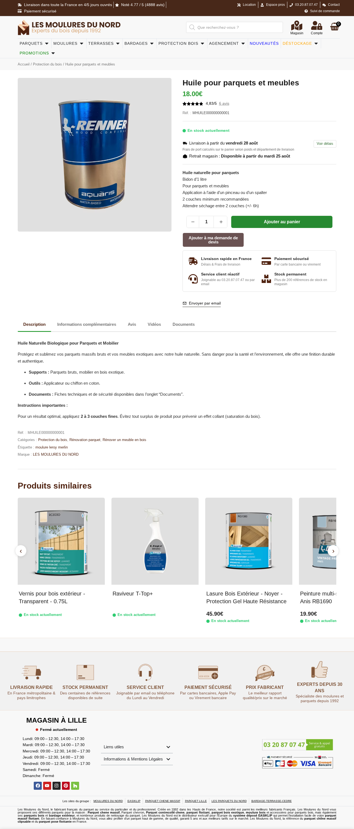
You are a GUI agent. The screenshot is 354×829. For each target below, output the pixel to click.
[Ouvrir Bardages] (152, 43)
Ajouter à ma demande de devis (213, 239)
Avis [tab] (132, 324)
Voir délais (325, 143)
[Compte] (316, 25)
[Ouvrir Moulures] (81, 43)
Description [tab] (34, 324)
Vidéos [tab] (154, 324)
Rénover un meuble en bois (124, 440)
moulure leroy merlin (51, 447)
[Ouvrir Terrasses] (118, 43)
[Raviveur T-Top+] (155, 541)
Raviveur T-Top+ (133, 594)
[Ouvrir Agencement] (243, 43)
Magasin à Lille (56, 720)
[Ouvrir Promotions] (53, 53)
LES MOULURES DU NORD (56, 454)
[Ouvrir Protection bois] (202, 43)
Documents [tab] (184, 324)
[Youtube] (47, 786)
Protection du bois (47, 64)
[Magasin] (296, 25)
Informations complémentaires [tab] (86, 324)
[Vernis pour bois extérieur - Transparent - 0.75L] (61, 541)
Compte (317, 33)
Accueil (24, 64)
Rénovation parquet (84, 440)
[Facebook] (38, 786)
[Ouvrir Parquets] (47, 43)
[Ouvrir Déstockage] (316, 43)
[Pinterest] (66, 786)
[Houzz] (75, 786)
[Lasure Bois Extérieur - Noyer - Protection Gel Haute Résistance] (248, 541)
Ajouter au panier (282, 221)
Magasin (296, 33)
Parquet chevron (132, 812)
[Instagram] (57, 786)
